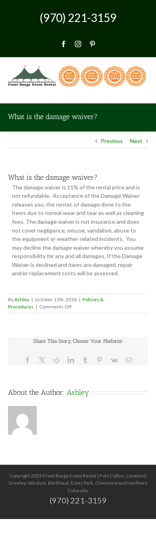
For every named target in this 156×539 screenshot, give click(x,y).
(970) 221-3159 (78, 17)
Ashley (21, 299)
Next (136, 140)
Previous (112, 140)
